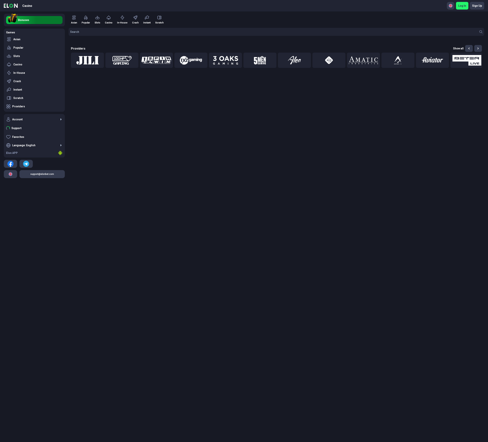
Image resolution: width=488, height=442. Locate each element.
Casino (27, 6)
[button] (87, 60)
